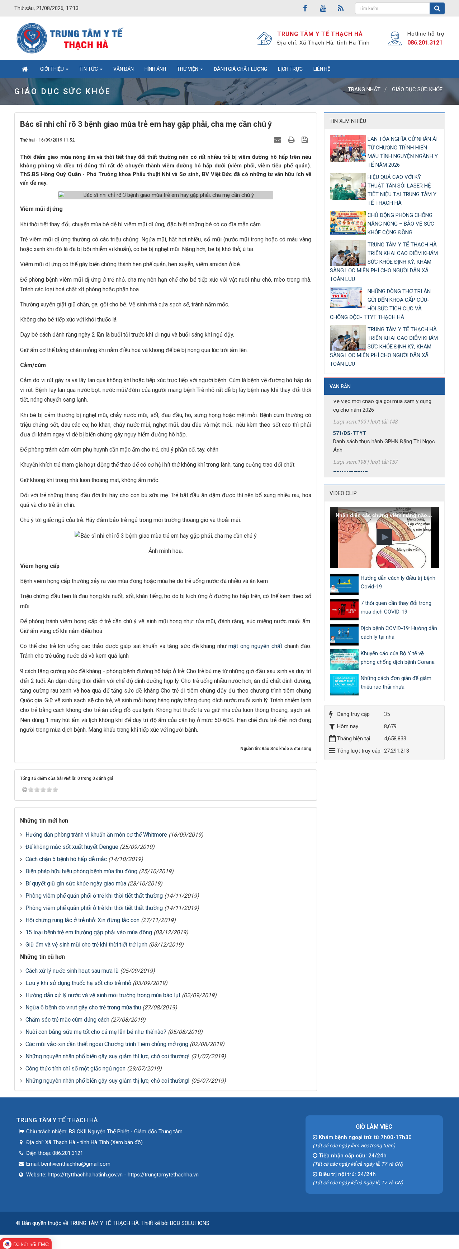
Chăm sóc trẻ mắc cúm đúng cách (67, 1019)
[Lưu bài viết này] (305, 140)
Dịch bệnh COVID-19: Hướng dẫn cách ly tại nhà (399, 632)
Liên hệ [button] (321, 69)
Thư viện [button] (188, 69)
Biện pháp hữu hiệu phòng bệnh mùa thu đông (81, 871)
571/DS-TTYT (349, 419)
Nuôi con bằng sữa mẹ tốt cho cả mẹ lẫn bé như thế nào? (95, 1031)
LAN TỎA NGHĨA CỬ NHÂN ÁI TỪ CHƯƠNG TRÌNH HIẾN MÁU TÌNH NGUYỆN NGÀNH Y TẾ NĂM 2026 (403, 152)
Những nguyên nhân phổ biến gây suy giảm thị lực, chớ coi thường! (107, 1056)
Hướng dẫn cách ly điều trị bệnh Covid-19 (398, 582)
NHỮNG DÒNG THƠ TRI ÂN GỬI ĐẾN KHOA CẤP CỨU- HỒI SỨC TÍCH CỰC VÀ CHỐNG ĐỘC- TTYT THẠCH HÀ (380, 304)
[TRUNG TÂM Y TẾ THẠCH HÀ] (70, 38)
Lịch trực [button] (290, 69)
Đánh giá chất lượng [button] (240, 69)
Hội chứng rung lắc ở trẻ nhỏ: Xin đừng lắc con (82, 920)
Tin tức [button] (89, 69)
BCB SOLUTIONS (189, 1223)
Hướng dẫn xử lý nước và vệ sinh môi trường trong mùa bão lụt (102, 995)
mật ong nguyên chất (255, 646)
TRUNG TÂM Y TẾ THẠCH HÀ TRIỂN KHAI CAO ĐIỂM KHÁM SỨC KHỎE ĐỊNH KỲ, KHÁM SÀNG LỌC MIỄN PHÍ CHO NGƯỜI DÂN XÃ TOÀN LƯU (384, 261)
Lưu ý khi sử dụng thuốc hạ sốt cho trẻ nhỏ (78, 983)
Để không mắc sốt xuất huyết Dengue (71, 846)
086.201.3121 (425, 42)
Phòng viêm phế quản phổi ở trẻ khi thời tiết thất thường (94, 895)
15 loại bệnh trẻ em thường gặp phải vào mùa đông (88, 932)
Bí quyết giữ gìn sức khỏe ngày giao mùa (75, 883)
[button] (384, 537)
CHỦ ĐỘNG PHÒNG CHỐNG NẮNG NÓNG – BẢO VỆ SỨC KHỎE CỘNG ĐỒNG (401, 224)
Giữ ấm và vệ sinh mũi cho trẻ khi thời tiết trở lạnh (86, 944)
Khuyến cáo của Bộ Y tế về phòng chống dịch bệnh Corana (398, 657)
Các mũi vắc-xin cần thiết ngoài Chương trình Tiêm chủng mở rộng (106, 1044)
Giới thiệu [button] (52, 69)
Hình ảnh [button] (155, 69)
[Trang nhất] (24, 69)
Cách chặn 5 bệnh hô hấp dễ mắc (66, 859)
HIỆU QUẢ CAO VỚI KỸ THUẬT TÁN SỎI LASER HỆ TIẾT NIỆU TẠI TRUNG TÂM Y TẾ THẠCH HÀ (402, 190)
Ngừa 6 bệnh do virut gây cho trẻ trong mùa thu (83, 1007)
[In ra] (292, 140)
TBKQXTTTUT (350, 460)
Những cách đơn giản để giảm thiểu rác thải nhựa (396, 682)
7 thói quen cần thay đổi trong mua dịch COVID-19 (396, 607)
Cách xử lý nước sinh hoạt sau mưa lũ (72, 970)
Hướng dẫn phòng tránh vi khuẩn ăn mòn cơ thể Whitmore (96, 834)
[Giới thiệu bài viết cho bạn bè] (278, 140)
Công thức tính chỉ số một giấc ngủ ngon (75, 1068)
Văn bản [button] (123, 69)
